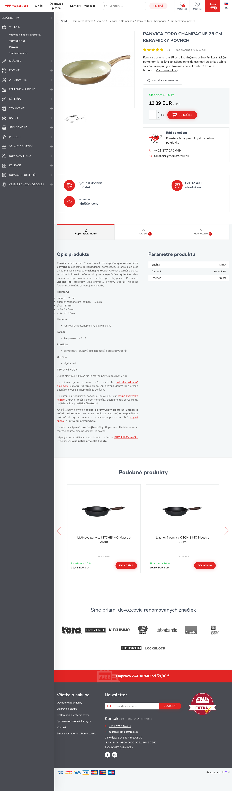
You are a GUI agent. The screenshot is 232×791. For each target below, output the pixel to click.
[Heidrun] (131, 648)
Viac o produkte (166, 70)
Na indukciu (127, 21)
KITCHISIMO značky (126, 437)
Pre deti (14, 137)
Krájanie (15, 61)
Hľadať (158, 5)
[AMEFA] (191, 630)
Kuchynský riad (17, 40)
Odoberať (170, 706)
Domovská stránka (82, 21)
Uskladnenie (18, 127)
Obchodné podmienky (69, 702)
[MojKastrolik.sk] (16, 6)
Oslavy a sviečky (20, 146)
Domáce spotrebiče (22, 175)
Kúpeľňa (15, 99)
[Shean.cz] (224, 772)
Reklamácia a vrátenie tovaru (73, 715)
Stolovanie (16, 108)
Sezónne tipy (11, 18)
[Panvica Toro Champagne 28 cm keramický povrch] (96, 69)
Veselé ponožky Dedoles (26, 184)
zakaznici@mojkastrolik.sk (171, 156)
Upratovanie (17, 80)
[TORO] (72, 630)
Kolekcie (15, 165)
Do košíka (185, 115)
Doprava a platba (56, 6)
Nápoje (14, 118)
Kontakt (75, 6)
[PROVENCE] (95, 630)
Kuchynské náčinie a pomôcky (25, 34)
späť (64, 21)
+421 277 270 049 (167, 150)
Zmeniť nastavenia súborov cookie (76, 733)
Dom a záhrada (20, 156)
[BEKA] (143, 630)
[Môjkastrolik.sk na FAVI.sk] (202, 704)
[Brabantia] (167, 630)
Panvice (113, 21)
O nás (38, 6)
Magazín (89, 6)
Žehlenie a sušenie (22, 89)
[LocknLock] (155, 648)
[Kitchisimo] (119, 630)
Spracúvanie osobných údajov (74, 721)
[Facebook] (107, 755)
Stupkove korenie (18, 53)
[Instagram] (114, 755)
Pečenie (14, 70)
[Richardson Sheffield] (214, 630)
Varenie (14, 27)
